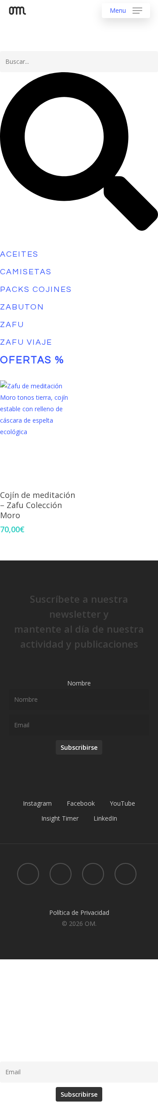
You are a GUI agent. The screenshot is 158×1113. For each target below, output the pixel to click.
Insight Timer (60, 818)
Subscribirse (79, 747)
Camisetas (26, 272)
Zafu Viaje (26, 342)
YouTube (122, 803)
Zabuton (22, 307)
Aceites (19, 254)
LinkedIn (105, 818)
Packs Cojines (36, 289)
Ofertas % (32, 360)
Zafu (12, 325)
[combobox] (79, 61)
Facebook (81, 803)
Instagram (37, 803)
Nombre (79, 683)
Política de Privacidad (79, 912)
